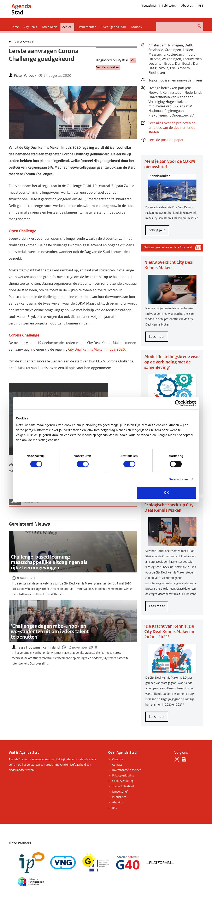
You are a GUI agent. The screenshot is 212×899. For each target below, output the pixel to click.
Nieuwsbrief (148, 5)
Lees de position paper (165, 140)
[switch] (83, 464)
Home (15, 27)
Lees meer (158, 338)
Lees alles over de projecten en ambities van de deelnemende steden (172, 127)
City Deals (30, 27)
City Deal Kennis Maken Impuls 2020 (96, 349)
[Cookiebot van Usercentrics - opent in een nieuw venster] (178, 403)
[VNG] (63, 862)
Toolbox (136, 27)
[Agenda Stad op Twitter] (176, 759)
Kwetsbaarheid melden (126, 770)
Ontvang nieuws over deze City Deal (168, 247)
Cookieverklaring (123, 781)
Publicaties (169, 5)
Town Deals (49, 27)
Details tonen (178, 479)
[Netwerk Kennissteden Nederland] (31, 881)
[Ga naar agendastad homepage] (21, 9)
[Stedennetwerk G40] (128, 862)
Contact (117, 765)
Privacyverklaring (123, 775)
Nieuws (14, 502)
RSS (200, 5)
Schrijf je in (157, 230)
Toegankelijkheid (123, 786)
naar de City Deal (23, 41)
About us (187, 5)
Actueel (67, 27)
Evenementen (86, 27)
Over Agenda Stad (113, 27)
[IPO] (31, 862)
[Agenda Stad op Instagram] (184, 759)
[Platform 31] (160, 862)
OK (166, 492)
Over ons (117, 759)
